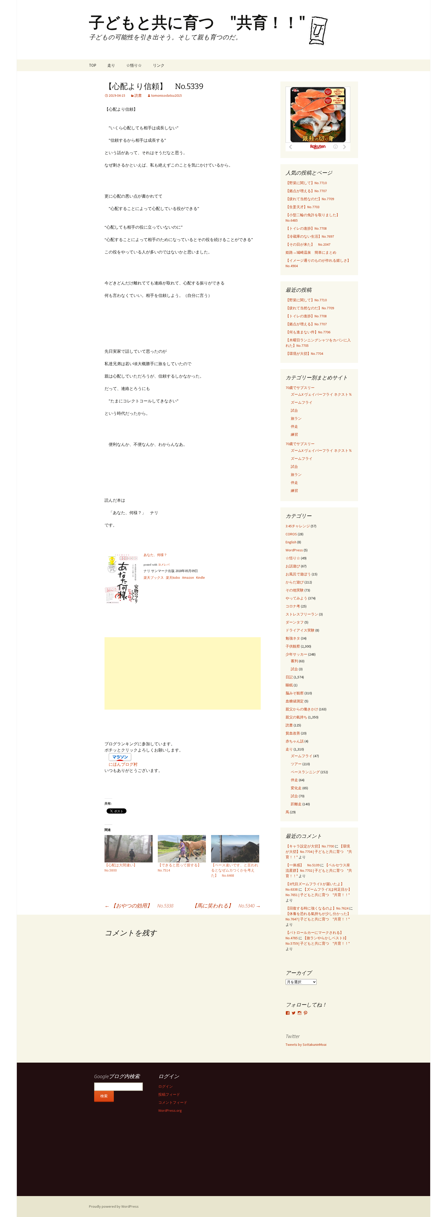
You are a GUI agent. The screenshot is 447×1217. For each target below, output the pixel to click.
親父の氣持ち (296, 717)
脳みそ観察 (295, 693)
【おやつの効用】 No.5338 (139, 905)
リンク (159, 65)
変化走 (296, 788)
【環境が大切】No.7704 (304, 353)
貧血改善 (293, 733)
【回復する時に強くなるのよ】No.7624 (317, 908)
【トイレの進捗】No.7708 (306, 228)
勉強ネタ (293, 638)
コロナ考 (293, 606)
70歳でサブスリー (300, 387)
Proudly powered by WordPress (114, 1206)
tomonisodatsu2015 (166, 95)
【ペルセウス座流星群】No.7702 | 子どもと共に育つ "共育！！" (319, 870)
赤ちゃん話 (295, 741)
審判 (294, 661)
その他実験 (295, 590)
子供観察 (293, 646)
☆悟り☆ (134, 65)
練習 (294, 434)
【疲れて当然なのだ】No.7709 (310, 199)
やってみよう (296, 598)
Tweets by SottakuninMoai (306, 1044)
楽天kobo (173, 577)
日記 (289, 677)
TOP (92, 65)
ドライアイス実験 (300, 630)
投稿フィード (169, 1094)
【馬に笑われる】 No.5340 (226, 905)
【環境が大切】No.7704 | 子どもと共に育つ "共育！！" (319, 851)
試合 (294, 410)
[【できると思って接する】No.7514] (182, 848)
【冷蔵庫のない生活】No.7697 (310, 236)
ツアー (296, 764)
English (291, 542)
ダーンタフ (295, 622)
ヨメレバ (163, 564)
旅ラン (296, 418)
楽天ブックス (154, 577)
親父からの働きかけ (302, 709)
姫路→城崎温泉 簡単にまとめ (311, 252)
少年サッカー (296, 654)
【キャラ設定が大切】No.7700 (310, 846)
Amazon (188, 577)
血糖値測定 (295, 701)
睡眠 (289, 685)
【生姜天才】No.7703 (302, 207)
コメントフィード (172, 1102)
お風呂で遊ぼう (298, 574)
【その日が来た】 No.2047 (308, 244)
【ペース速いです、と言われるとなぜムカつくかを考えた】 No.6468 (234, 870)
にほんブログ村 (123, 764)
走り (111, 65)
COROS (291, 534)
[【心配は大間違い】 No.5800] (129, 848)
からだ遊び (295, 582)
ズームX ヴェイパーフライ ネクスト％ (321, 394)
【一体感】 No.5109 (302, 865)
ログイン (165, 1086)
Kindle (200, 577)
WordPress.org (170, 1110)
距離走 (296, 804)
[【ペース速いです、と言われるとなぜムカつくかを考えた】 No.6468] (235, 848)
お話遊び (293, 566)
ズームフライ (301, 402)
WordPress (294, 550)
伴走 (294, 426)
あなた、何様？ (155, 555)
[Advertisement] (183, 673)
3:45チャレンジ (298, 526)
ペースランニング (305, 772)
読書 (138, 95)
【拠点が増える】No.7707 (306, 191)
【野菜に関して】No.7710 (306, 183)
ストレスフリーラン (302, 614)
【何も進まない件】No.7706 (308, 332)
